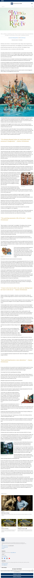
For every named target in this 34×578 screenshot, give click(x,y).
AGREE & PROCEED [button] (17, 576)
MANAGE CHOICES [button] (17, 574)
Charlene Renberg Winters (14, 37)
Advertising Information (5, 563)
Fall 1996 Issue (22, 37)
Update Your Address (4, 556)
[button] (32, 569)
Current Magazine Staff (5, 547)
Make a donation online (5, 545)
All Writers (3, 548)
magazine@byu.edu (13, 552)
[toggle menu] (32, 3)
